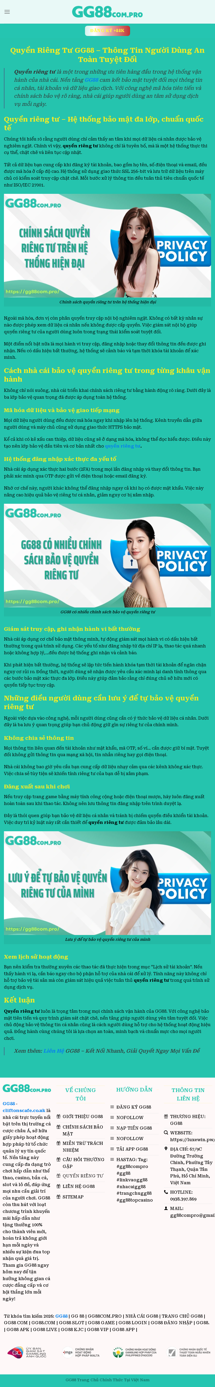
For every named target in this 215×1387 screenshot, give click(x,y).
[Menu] (7, 11)
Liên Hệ (53, 1051)
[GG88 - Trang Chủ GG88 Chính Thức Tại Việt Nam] (107, 12)
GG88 (9, 1103)
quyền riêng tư (122, 446)
